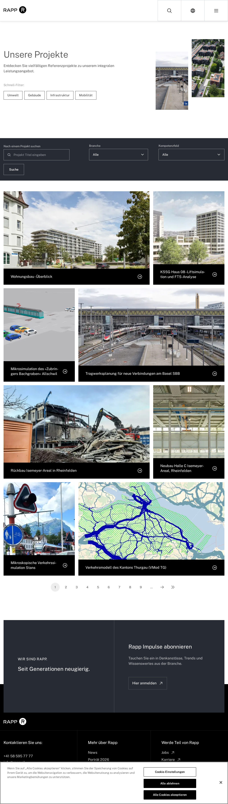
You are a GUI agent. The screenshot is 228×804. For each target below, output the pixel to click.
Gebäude (34, 95)
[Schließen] (221, 782)
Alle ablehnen (169, 783)
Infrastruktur (60, 95)
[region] (114, 783)
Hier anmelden (144, 683)
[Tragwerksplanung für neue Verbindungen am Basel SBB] (172, 81)
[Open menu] (216, 10)
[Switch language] (193, 10)
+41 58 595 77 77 (18, 756)
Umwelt (13, 95)
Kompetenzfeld (169, 145)
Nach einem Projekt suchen (22, 146)
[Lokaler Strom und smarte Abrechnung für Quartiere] (208, 68)
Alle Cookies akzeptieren (170, 794)
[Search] (169, 10)
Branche (94, 145)
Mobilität (86, 95)
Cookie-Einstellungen (170, 772)
